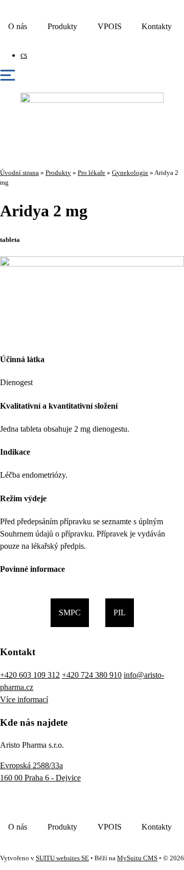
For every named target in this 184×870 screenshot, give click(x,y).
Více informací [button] (24, 699)
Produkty (62, 26)
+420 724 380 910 (92, 675)
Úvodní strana (19, 172)
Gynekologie (130, 172)
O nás (17, 26)
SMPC (70, 612)
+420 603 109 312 (30, 675)
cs (23, 55)
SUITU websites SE (62, 858)
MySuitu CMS (137, 858)
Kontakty (157, 26)
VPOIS (110, 26)
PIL (119, 612)
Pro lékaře (91, 172)
